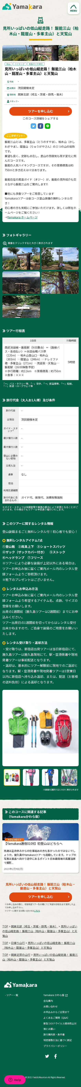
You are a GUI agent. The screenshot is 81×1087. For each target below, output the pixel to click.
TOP (5, 926)
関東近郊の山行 (20, 955)
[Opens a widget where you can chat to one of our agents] (15, 1080)
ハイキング (20, 63)
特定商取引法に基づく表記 (57, 1040)
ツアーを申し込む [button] (40, 111)
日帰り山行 (18, 943)
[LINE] (47, 126)
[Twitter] (33, 126)
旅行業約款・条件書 (54, 1034)
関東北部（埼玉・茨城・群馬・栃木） (34, 926)
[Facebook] (40, 126)
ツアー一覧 (12, 995)
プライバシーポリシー (55, 1045)
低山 (8, 63)
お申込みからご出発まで (56, 1012)
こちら (37, 910)
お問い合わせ (50, 1006)
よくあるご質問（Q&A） (56, 1017)
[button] (73, 8)
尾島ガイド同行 (36, 63)
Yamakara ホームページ (22, 217)
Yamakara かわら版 (53, 995)
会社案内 (48, 1000)
